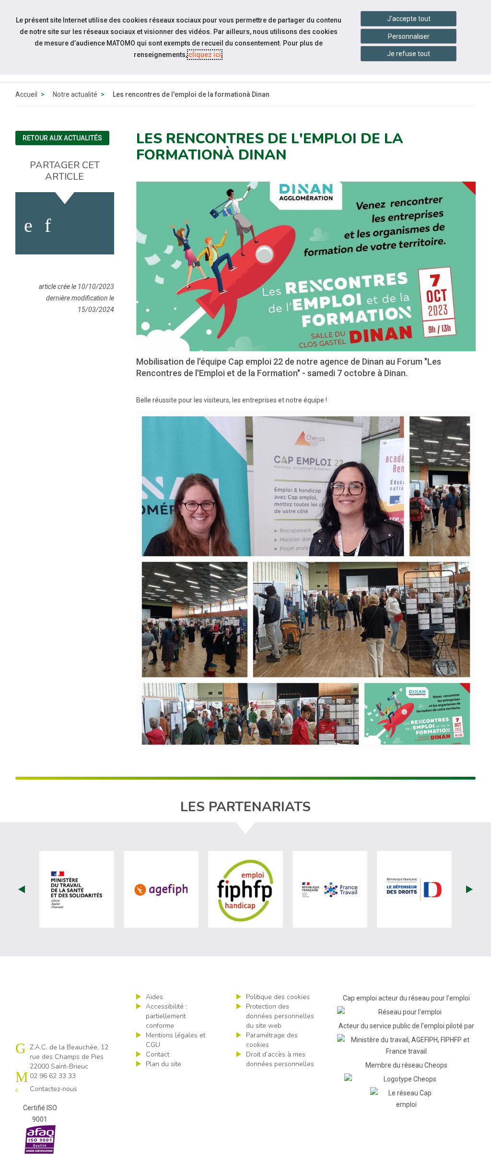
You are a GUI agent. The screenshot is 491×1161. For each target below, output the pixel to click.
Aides (154, 996)
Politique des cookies (278, 996)
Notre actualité (75, 94)
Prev (21, 889)
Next (469, 889)
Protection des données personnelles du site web (280, 1016)
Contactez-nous (53, 1088)
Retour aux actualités (62, 138)
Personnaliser (409, 36)
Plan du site (163, 1064)
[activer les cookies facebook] (28, 226)
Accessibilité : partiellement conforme (166, 1016)
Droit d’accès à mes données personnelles (280, 1059)
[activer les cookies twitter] (70, 226)
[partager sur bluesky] (98, 226)
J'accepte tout (409, 19)
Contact (157, 1054)
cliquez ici (204, 54)
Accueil (26, 94)
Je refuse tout (408, 53)
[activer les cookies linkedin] (48, 226)
